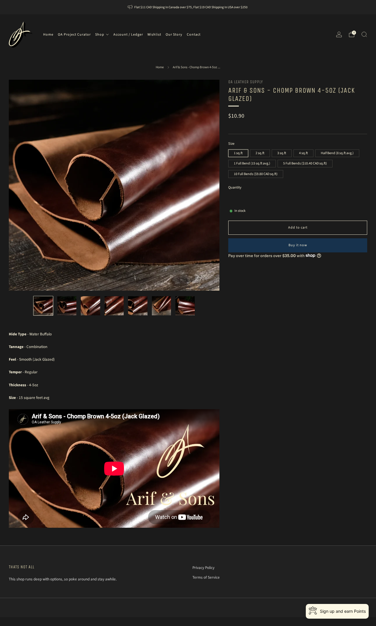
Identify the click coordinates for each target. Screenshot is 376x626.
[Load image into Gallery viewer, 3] (90, 306)
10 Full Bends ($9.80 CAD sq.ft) (256, 173)
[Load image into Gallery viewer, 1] (43, 306)
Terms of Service (206, 577)
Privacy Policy (203, 567)
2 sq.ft (260, 152)
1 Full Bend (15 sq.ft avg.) (252, 163)
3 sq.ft (281, 152)
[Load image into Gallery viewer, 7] (185, 306)
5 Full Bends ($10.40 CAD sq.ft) (305, 163)
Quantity (234, 187)
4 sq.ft (303, 152)
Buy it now (297, 244)
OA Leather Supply (245, 81)
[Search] (364, 34)
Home (160, 67)
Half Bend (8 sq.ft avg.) (337, 152)
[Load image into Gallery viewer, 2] (67, 306)
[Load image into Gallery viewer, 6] (161, 306)
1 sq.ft (238, 152)
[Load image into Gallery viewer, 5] (137, 306)
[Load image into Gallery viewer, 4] (114, 306)
